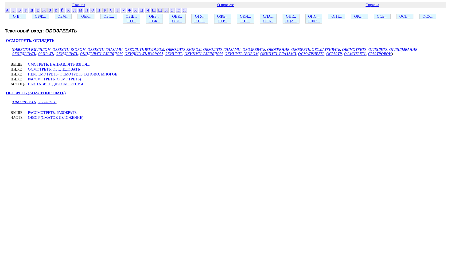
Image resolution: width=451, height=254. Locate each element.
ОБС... (109, 16)
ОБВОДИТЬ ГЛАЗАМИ (222, 50)
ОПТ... (336, 16)
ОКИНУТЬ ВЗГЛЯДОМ (203, 54)
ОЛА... (268, 16)
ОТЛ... (177, 21)
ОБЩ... (131, 16)
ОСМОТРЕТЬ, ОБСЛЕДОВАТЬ (54, 69)
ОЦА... (291, 21)
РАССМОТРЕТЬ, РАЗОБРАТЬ (52, 113)
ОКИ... (245, 16)
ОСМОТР (334, 54)
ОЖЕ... (222, 16)
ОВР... (177, 16)
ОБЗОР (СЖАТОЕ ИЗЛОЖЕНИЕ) (55, 117)
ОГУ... (200, 16)
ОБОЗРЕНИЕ (278, 50)
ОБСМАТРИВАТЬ (326, 50)
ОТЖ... (154, 21)
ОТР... (222, 21)
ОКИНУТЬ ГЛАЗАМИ (278, 54)
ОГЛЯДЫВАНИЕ (403, 50)
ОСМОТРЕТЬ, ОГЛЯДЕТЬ (30, 40)
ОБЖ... (40, 16)
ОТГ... (131, 21)
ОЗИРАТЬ (46, 54)
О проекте (225, 5)
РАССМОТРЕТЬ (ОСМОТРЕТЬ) (54, 79)
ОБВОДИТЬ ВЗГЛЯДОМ (144, 50)
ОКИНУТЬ (174, 54)
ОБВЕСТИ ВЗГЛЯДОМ (32, 50)
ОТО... (199, 21)
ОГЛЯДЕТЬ (377, 50)
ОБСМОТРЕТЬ (354, 50)
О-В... (17, 16)
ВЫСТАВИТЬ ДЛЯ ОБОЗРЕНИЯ (55, 84)
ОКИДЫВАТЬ (67, 54)
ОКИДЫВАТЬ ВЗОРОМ (143, 54)
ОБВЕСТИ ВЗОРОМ (69, 50)
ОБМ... (63, 16)
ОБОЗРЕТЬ (300, 50)
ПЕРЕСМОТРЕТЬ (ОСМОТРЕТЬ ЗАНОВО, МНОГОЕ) (73, 74)
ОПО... (313, 16)
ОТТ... (245, 21)
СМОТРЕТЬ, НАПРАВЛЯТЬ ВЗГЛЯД (59, 64)
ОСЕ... (382, 16)
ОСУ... (428, 16)
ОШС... (314, 21)
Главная (78, 5)
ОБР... (86, 16)
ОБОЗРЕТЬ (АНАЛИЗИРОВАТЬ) (36, 93)
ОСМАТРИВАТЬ (311, 54)
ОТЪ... (268, 21)
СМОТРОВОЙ (380, 54)
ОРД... (359, 16)
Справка (372, 5)
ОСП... (404, 16)
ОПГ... (291, 16)
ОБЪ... (154, 16)
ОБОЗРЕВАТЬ (253, 50)
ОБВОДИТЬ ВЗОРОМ (183, 50)
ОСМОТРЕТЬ (355, 54)
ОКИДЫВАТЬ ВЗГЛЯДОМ (101, 54)
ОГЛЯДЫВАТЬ (24, 54)
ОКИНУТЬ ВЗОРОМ (241, 54)
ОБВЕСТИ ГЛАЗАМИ (105, 50)
